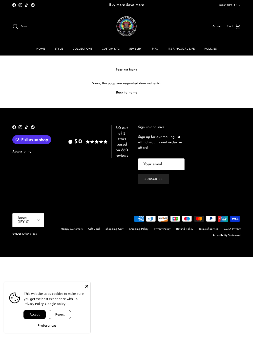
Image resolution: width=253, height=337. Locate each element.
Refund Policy (184, 229)
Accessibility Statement (226, 235)
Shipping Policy (138, 229)
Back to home (126, 92)
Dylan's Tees (29, 234)
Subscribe (154, 179)
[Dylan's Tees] (126, 26)
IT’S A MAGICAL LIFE (181, 49)
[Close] (86, 285)
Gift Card (94, 229)
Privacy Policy (162, 229)
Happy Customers (72, 229)
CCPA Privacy (232, 229)
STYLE (59, 49)
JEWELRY (135, 49)
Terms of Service (208, 229)
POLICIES (210, 49)
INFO (154, 49)
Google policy (55, 303)
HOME (40, 49)
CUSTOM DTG (111, 49)
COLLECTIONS (82, 49)
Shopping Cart (114, 229)
